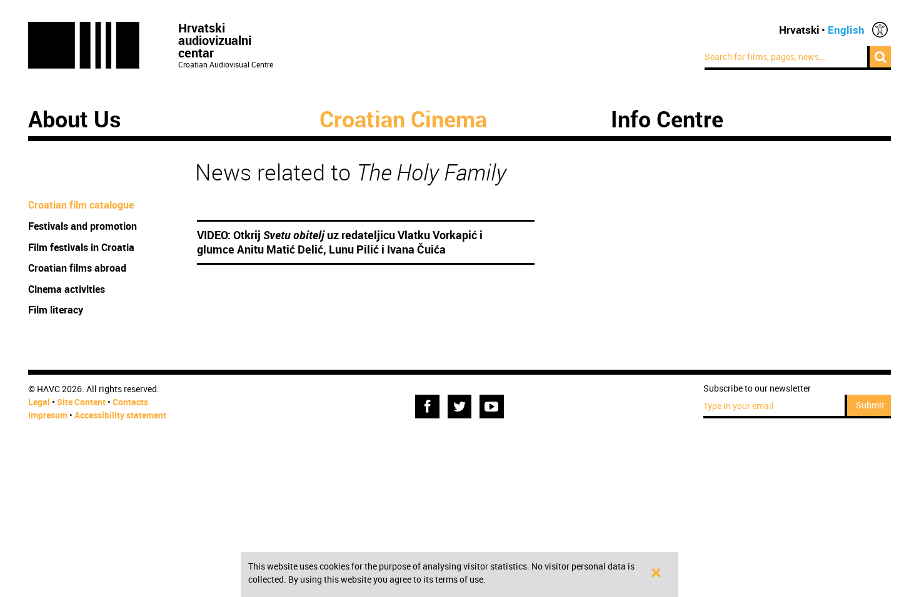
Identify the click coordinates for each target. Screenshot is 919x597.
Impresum (48, 415)
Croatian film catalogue (81, 205)
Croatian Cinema (403, 118)
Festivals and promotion (82, 226)
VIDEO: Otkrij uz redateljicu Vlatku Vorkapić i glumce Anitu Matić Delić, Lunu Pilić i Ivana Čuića (340, 242)
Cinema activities (66, 289)
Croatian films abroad (77, 268)
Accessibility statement (120, 415)
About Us (74, 118)
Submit (870, 405)
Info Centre (667, 118)
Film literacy (55, 310)
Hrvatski (799, 29)
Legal (39, 402)
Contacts (130, 402)
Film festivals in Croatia (81, 247)
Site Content (81, 402)
